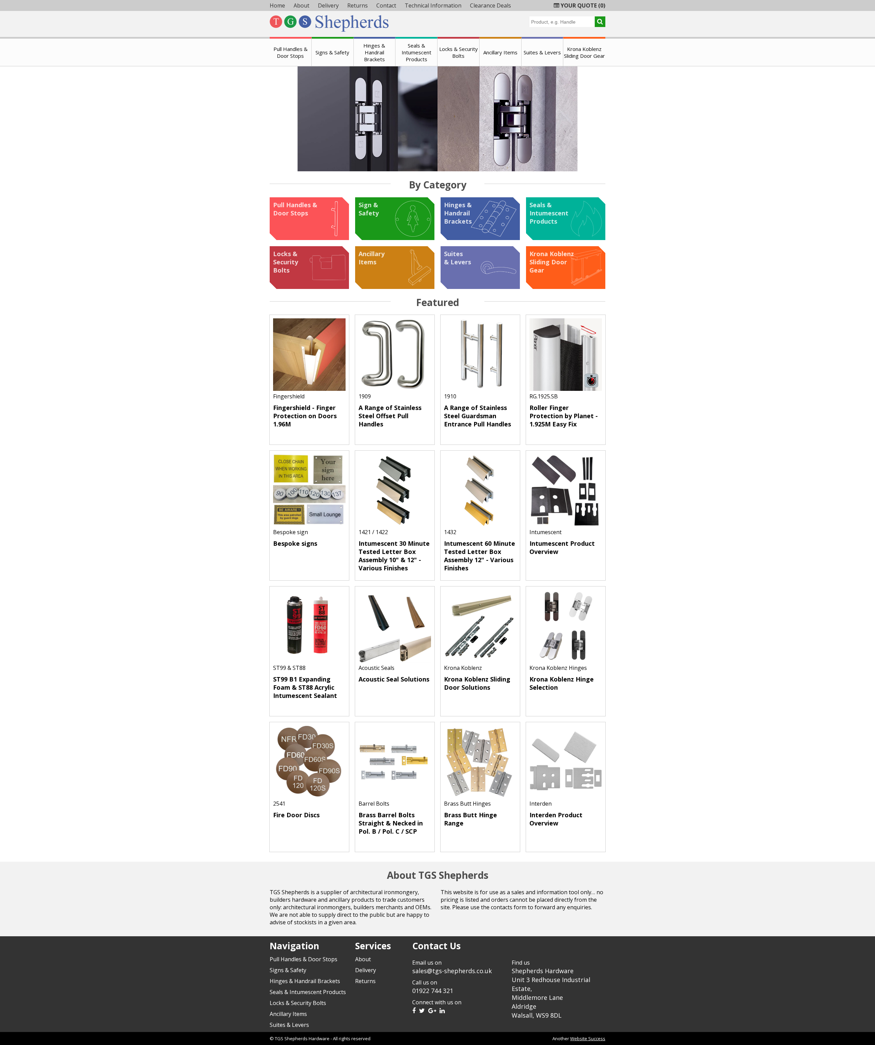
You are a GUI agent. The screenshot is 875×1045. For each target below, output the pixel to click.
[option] (437, 118)
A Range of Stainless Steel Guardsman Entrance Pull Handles (477, 416)
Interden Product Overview (555, 819)
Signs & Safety (332, 52)
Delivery (328, 5)
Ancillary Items (500, 52)
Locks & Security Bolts (458, 52)
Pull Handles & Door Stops (290, 52)
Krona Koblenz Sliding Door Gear (584, 52)
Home (277, 5)
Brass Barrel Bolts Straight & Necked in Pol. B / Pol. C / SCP (391, 823)
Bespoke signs (295, 543)
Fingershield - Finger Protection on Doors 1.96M (305, 416)
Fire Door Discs (296, 815)
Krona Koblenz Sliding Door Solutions (477, 683)
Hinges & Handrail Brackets (374, 52)
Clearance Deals (490, 5)
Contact (386, 5)
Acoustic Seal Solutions (394, 679)
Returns (357, 5)
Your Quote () (582, 5)
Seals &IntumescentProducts (548, 213)
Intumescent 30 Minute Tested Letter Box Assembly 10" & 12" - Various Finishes (394, 555)
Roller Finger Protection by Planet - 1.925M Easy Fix (563, 416)
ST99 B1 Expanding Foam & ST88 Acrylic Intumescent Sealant (305, 687)
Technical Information (433, 5)
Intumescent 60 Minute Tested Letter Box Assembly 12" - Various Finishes (479, 555)
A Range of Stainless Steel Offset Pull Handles (390, 416)
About (301, 5)
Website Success (587, 1038)
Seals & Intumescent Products (416, 52)
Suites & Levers (542, 52)
